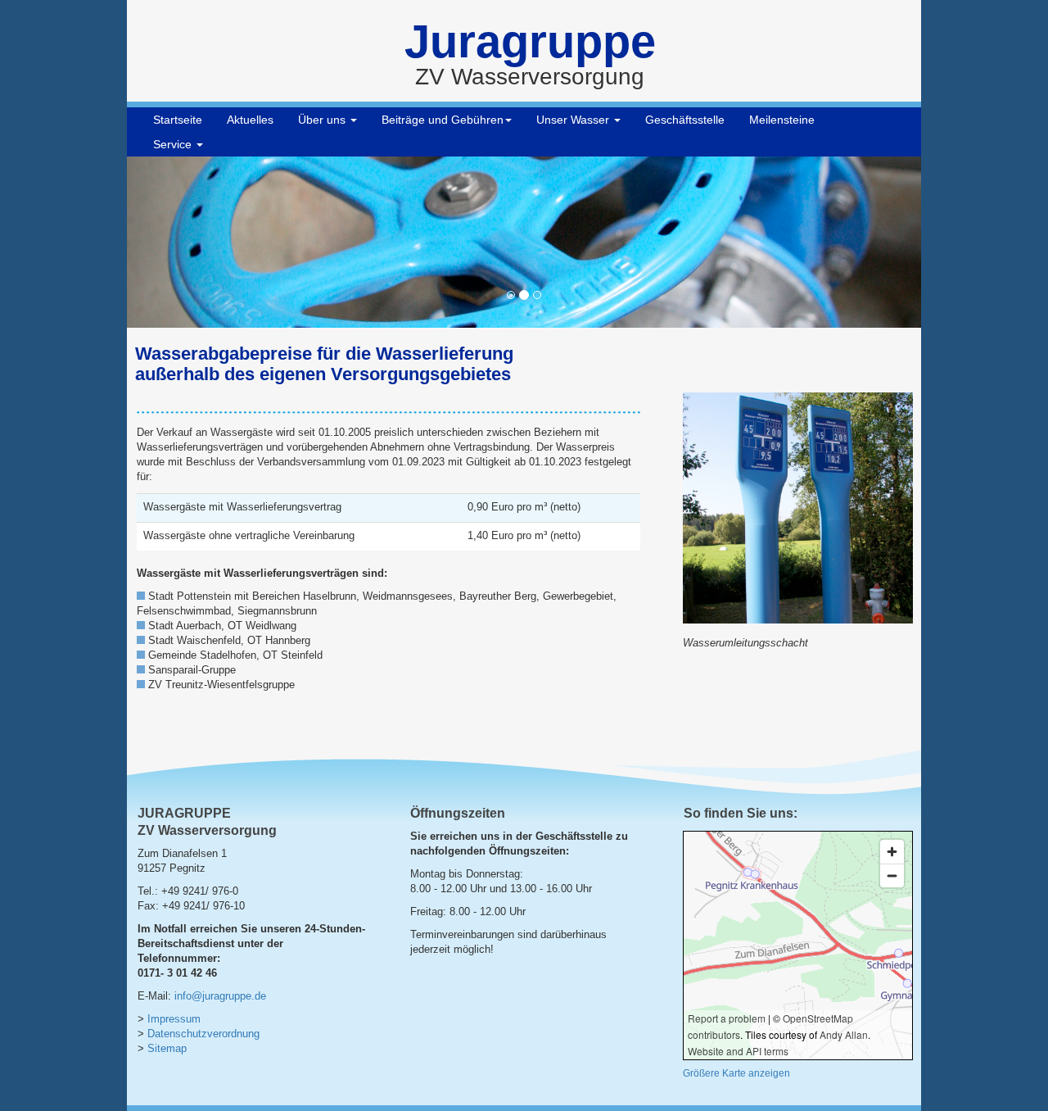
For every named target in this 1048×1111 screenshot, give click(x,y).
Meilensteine (782, 119)
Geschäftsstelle (685, 119)
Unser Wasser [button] (574, 119)
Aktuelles (250, 119)
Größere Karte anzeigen (736, 1073)
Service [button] (174, 144)
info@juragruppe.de (220, 996)
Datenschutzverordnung (203, 1034)
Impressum (174, 1019)
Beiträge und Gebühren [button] (443, 119)
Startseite (177, 119)
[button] (186, 242)
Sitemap (167, 1048)
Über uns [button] (323, 119)
